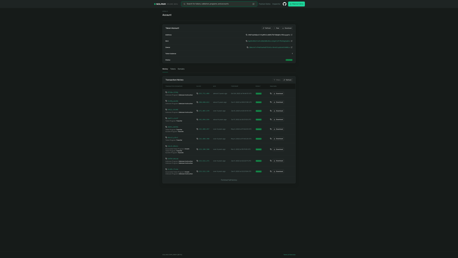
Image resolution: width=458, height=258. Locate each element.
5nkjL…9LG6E (173, 109)
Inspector (276, 4)
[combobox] (219, 4)
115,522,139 (204, 171)
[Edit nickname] (291, 35)
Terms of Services (290, 254)
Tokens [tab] (173, 69)
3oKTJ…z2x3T (173, 118)
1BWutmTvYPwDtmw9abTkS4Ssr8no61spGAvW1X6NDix (269, 47)
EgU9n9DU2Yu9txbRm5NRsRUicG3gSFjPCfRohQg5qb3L (269, 41)
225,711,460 (204, 93)
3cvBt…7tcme (173, 169)
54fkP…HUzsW (173, 159)
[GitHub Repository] (284, 4)
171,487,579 (204, 111)
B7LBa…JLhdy (173, 92)
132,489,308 (204, 139)
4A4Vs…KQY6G (173, 127)
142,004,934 (204, 119)
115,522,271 (204, 161)
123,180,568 (204, 149)
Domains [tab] (181, 69)
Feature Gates (265, 4)
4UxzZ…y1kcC (173, 137)
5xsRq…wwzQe (173, 101)
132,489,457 (204, 129)
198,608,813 (204, 102)
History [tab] (165, 69)
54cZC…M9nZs (173, 146)
